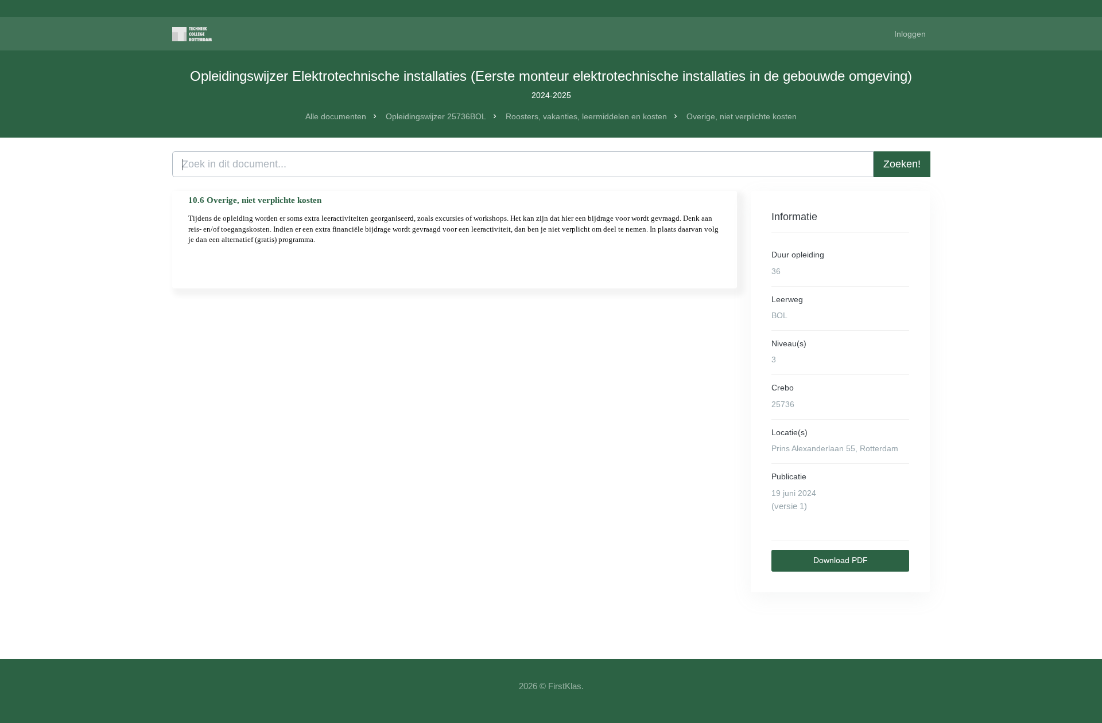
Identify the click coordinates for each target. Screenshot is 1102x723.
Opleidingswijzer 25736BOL (436, 116)
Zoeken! (902, 164)
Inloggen (910, 33)
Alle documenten (335, 116)
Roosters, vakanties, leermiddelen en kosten (586, 116)
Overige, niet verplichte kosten (741, 116)
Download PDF (840, 560)
